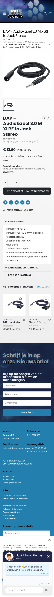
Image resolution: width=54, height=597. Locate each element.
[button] (5, 13)
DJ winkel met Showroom (14, 495)
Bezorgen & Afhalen (12, 512)
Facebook (5, 202)
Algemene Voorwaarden (14, 505)
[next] (49, 118)
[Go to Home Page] (4, 39)
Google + (22, 202)
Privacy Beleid (9, 515)
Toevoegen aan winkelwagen (30, 191)
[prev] (44, 118)
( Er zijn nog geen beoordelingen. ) (20, 141)
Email (28, 202)
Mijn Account (9, 476)
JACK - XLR (7, 319)
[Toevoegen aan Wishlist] (24, 319)
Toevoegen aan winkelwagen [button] (20, 298)
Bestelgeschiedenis (12, 482)
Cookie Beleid (9, 518)
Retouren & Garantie (12, 509)
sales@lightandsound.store (16, 448)
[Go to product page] (14, 304)
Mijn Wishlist (9, 479)
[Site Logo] (15, 13)
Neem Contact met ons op (15, 498)
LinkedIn (16, 202)
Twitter (11, 202)
